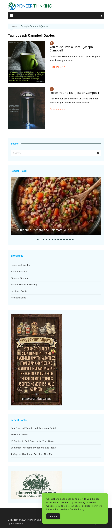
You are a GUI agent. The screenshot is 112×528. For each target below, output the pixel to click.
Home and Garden (20, 265)
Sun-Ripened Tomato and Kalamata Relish (42, 230)
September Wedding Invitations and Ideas (33, 447)
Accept (53, 516)
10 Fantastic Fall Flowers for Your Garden (33, 441)
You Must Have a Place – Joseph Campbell (71, 48)
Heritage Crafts (19, 291)
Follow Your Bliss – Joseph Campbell (74, 93)
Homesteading (18, 297)
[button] (37, 239)
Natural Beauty (19, 271)
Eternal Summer (19, 434)
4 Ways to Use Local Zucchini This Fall (32, 454)
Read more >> (57, 67)
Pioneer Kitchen (19, 278)
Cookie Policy (77, 509)
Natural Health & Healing (24, 284)
